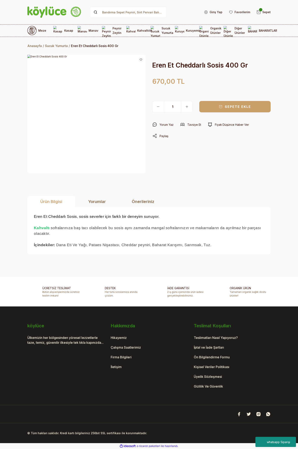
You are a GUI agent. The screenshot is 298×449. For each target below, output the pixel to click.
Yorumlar (97, 201)
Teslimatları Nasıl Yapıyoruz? (216, 338)
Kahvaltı (41, 228)
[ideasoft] (128, 446)
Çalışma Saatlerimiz (126, 347)
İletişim (116, 367)
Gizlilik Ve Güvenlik (208, 386)
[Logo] (54, 12)
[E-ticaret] (148, 446)
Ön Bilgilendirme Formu (212, 357)
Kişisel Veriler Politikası (211, 367)
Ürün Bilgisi (51, 201)
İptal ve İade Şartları (209, 347)
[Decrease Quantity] (158, 106)
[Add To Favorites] (140, 59)
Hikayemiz (119, 338)
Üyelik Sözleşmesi (208, 377)
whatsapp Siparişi (278, 442)
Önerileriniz (143, 201)
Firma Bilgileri (121, 357)
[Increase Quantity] (187, 106)
